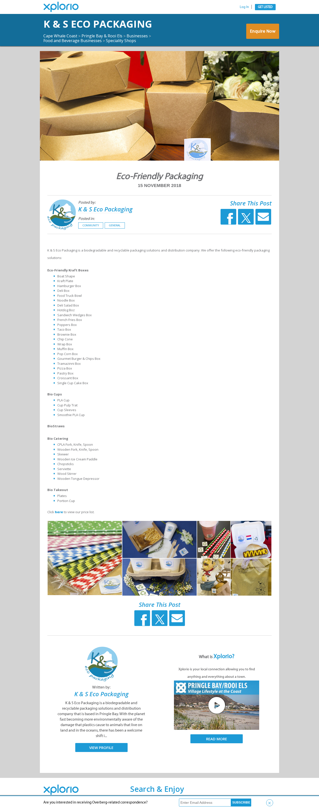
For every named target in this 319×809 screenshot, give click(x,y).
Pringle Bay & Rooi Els (101, 36)
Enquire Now (263, 31)
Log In (244, 7)
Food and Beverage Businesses (72, 40)
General (115, 225)
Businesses (137, 36)
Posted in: (86, 218)
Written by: (101, 687)
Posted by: (86, 202)
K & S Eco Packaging (97, 24)
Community (90, 225)
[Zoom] (84, 558)
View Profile (101, 747)
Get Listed (265, 7)
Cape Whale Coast (60, 36)
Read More (216, 738)
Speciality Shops (121, 40)
